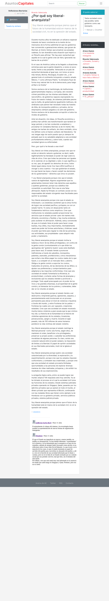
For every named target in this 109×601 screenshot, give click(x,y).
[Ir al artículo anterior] (15, 13)
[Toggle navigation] (101, 3)
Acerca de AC (41, 483)
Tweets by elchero (13, 26)
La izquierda (89, 69)
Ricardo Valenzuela (39, 12)
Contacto (69, 483)
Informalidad (89, 83)
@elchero (13, 20)
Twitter (53, 483)
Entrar (85, 33)
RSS (60, 483)
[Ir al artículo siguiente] (26, 13)
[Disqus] (54, 445)
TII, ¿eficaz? (89, 97)
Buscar (82, 3)
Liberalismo (36, 412)
